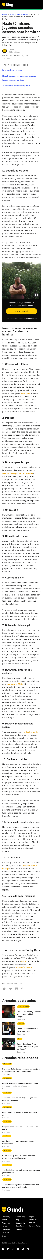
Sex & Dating (22, 14)
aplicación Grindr (23, 967)
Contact (18, 1229)
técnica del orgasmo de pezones (17, 473)
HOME (4, 14)
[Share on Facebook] (4, 989)
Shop (4, 1236)
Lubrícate (25, 393)
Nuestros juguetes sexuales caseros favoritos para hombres (19, 78)
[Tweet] (10, 989)
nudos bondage (30, 732)
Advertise (6, 1223)
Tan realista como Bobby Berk (16, 85)
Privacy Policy (35, 1226)
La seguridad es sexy (12, 70)
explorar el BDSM (15, 684)
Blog (12, 14)
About (4, 1220)
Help (17, 1220)
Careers (5, 1226)
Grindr (24, 961)
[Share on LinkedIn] (16, 989)
